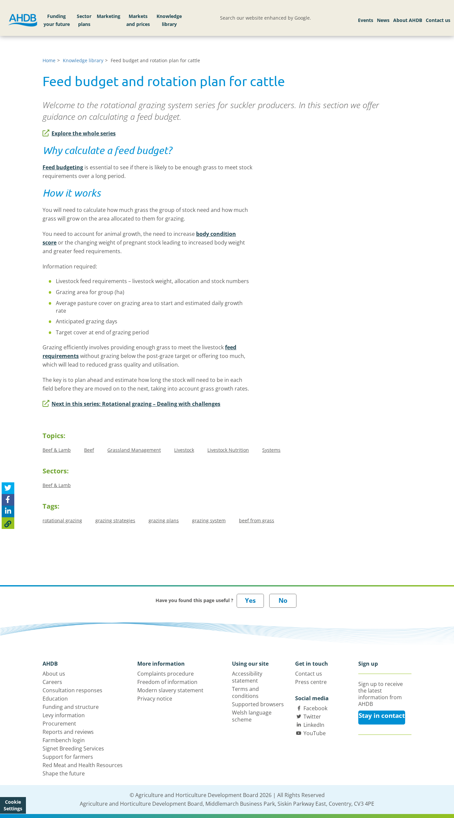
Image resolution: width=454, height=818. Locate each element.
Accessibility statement (247, 677)
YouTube (314, 733)
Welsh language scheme (252, 716)
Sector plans (84, 20)
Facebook (315, 708)
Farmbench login (64, 740)
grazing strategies (115, 520)
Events (365, 20)
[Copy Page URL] (8, 523)
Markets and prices (138, 20)
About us (54, 673)
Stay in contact (382, 715)
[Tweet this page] (8, 488)
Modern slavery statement (170, 690)
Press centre (311, 682)
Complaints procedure (165, 673)
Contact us (438, 20)
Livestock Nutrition (228, 450)
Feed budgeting (63, 167)
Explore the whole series (84, 133)
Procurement (59, 723)
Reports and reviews (68, 732)
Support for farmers (68, 756)
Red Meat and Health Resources (83, 765)
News (383, 20)
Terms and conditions (245, 692)
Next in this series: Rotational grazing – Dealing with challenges (136, 404)
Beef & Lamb (57, 450)
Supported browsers (258, 704)
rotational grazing (62, 520)
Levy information (64, 715)
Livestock (184, 450)
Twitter (312, 716)
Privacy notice (154, 698)
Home (49, 60)
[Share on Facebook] (8, 500)
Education (55, 698)
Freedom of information (167, 682)
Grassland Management (134, 450)
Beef (89, 450)
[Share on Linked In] (8, 512)
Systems (271, 450)
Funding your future (57, 20)
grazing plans (164, 520)
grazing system (209, 520)
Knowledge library (169, 20)
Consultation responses (72, 690)
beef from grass (256, 520)
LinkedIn (313, 725)
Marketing (108, 16)
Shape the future (64, 773)
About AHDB (407, 20)
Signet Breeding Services (73, 748)
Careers (52, 682)
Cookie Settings (13, 805)
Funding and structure (71, 707)
